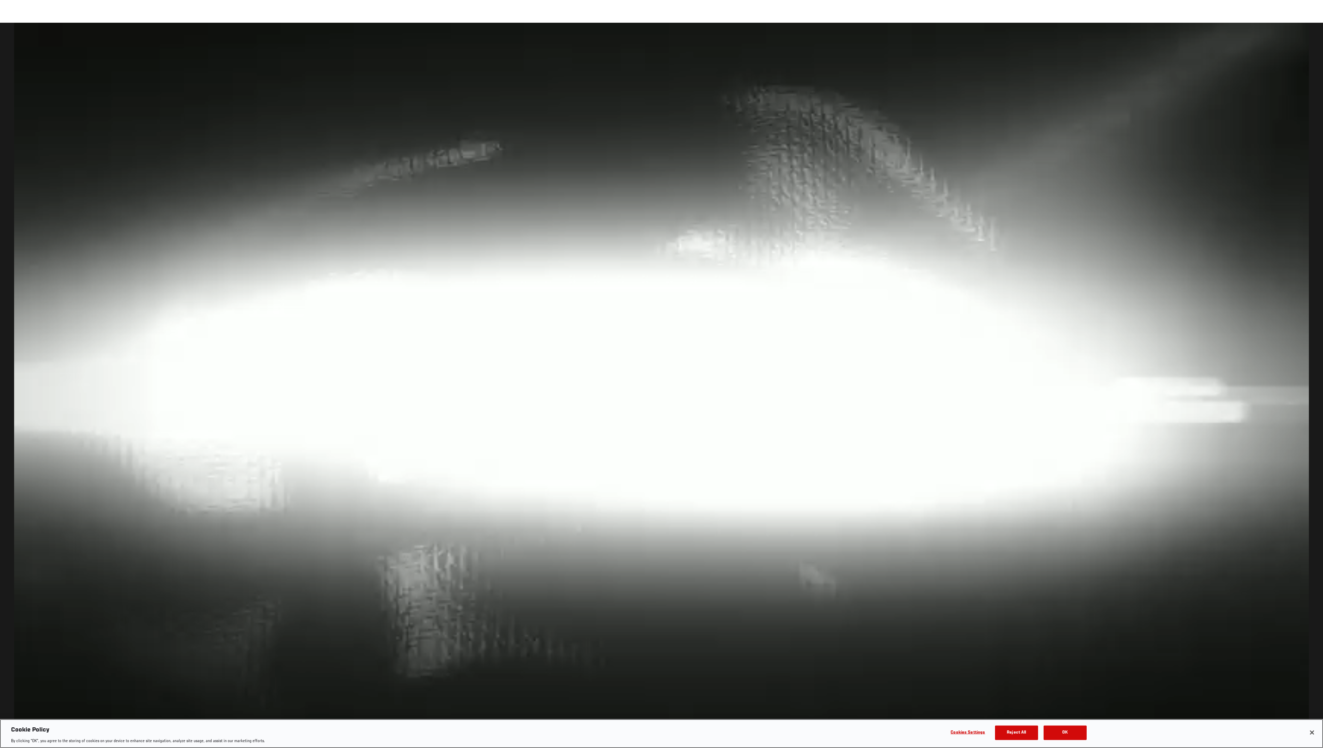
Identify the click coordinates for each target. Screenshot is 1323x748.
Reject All (1016, 732)
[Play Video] (661, 386)
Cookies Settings (968, 732)
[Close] (1312, 732)
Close (1310, 36)
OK (1065, 732)
